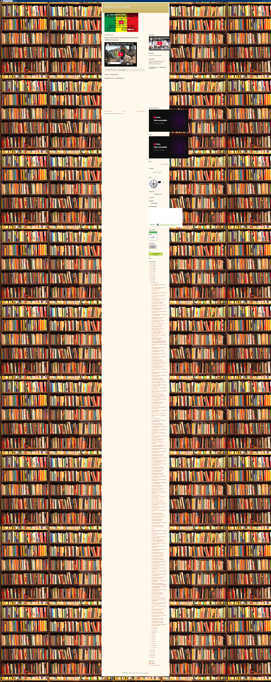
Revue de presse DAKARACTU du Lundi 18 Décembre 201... (158, 461)
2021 (151, 273)
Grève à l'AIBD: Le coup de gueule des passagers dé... (158, 477)
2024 (151, 267)
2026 (151, 263)
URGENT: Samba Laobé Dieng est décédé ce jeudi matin (158, 396)
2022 (151, 271)
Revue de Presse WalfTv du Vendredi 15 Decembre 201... (158, 483)
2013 (151, 655)
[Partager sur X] (122, 70)
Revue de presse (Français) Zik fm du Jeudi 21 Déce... (158, 407)
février (153, 645)
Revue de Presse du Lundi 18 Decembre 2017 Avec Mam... (157, 467)
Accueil (124, 111)
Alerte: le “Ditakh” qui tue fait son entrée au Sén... (158, 497)
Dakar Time (158, 194)
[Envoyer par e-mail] (119, 70)
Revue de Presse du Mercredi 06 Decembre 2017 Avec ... (157, 609)
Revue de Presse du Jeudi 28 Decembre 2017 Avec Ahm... (157, 360)
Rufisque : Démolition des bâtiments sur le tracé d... (158, 335)
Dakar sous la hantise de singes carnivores (157, 546)
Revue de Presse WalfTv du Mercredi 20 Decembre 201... (158, 436)
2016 (151, 649)
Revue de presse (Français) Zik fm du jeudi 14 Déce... (158, 504)
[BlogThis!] (120, 70)
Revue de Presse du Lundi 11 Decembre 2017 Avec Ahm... (157, 455)
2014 (151, 653)
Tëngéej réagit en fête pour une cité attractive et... (158, 305)
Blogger (146, 673)
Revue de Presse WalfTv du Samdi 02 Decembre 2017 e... (158, 625)
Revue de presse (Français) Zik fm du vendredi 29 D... (158, 312)
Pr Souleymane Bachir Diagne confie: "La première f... (158, 427)
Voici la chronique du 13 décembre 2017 (158, 510)
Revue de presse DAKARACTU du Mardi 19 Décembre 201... (158, 445)
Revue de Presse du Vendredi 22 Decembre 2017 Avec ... (157, 402)
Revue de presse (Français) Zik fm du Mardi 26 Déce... (158, 373)
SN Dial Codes (153, 232)
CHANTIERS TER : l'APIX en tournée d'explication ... (157, 329)
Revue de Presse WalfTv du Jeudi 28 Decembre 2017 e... (158, 357)
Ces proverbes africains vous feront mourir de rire (158, 543)
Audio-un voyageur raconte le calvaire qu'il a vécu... (157, 486)
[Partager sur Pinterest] (124, 70)
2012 (151, 657)
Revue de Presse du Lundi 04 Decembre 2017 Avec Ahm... (157, 619)
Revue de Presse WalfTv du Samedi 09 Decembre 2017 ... (158, 562)
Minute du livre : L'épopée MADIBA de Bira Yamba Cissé (158, 603)
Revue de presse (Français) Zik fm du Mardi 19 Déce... (158, 449)
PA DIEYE (152, 663)
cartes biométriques (155, 418)
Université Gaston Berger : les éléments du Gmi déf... (157, 520)
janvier (153, 647)
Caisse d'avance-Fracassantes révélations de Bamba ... (157, 470)
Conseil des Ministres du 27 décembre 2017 (158, 345)
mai (152, 639)
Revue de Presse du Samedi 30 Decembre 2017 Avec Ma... (157, 302)
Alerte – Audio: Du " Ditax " (157, 500)
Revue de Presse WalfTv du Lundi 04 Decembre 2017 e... (158, 616)
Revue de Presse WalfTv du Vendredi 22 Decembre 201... (158, 399)
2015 (151, 651)
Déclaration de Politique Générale (158, 597)
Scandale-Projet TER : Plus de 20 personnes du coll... (158, 299)
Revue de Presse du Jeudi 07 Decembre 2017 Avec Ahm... (157, 593)
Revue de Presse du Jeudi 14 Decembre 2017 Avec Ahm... (157, 513)
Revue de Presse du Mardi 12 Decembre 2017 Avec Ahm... (157, 526)
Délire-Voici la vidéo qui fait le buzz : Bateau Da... (159, 492)
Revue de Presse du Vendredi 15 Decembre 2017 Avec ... (157, 489)
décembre (154, 282)
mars (153, 643)
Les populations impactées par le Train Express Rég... (157, 332)
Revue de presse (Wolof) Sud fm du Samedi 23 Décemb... (158, 382)
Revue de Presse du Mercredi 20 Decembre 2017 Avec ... (157, 439)
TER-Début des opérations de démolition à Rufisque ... (157, 338)
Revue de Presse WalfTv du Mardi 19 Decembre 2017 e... (158, 452)
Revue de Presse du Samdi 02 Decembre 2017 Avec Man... (157, 622)
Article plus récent (108, 111)
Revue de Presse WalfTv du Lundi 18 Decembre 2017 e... (158, 464)
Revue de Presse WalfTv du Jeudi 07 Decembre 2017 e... (158, 590)
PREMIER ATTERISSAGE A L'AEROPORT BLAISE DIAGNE (158, 584)
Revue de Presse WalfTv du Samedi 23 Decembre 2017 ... (158, 385)
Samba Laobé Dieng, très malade (158, 502)
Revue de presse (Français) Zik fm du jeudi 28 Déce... (158, 354)
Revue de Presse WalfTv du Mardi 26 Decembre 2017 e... (158, 376)
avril (153, 641)
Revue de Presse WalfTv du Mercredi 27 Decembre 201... (158, 363)
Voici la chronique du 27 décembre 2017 (158, 369)
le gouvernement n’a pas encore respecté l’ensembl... (157, 321)
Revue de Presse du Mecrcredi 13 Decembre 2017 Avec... (158, 517)
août (153, 634)
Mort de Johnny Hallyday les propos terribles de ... (158, 534)
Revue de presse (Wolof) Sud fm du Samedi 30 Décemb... (158, 288)
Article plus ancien (140, 111)
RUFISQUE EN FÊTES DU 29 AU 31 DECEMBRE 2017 (158, 308)
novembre (154, 628)
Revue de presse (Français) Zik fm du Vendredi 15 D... (158, 480)
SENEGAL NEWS (117, 6)
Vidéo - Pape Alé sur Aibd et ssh (158, 413)
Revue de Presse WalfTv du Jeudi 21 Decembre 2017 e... (158, 421)
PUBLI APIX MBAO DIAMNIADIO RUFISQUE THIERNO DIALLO (158, 341)
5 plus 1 (153, 528)
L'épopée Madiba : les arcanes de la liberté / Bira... (158, 581)
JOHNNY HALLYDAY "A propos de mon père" (158, 531)
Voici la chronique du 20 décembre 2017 (158, 433)
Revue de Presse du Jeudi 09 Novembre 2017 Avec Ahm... (157, 559)
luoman (138, 673)
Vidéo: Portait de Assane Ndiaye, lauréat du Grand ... (158, 351)
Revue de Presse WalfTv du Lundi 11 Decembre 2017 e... (158, 550)
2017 (151, 281)
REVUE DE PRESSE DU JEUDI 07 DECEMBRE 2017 (158, 587)
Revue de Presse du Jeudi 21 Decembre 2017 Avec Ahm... (157, 424)
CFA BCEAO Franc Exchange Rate (156, 254)
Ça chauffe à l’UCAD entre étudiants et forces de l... (158, 388)
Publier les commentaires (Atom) (117, 113)
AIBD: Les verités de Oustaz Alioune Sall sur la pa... (158, 571)
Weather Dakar (154, 203)
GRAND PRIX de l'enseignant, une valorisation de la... (158, 348)
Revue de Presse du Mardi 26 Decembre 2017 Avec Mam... (157, 379)
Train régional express (155, 495)
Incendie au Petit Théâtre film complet (157, 442)
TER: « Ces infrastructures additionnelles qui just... (156, 326)
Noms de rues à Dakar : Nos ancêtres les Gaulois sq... (158, 293)
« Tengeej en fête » (155, 290)
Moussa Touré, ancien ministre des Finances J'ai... (158, 296)
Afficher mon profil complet (154, 665)
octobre (153, 630)
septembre (154, 632)
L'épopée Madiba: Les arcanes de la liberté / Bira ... (158, 600)
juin (152, 637)
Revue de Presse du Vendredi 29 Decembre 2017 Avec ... (157, 318)
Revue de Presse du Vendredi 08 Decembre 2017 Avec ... (157, 577)
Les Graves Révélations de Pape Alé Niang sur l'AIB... (158, 537)
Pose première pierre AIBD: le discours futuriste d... (157, 556)
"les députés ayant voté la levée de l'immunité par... (158, 568)
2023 (151, 269)
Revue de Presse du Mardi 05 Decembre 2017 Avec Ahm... (157, 612)
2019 (151, 277)
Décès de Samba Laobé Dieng (157, 394)
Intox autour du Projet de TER (157, 323)
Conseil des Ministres (155, 405)
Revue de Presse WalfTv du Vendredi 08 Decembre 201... (158, 574)
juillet (153, 636)
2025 (151, 265)
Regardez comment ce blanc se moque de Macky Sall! (159, 458)
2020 (151, 275)
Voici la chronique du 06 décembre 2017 (158, 606)
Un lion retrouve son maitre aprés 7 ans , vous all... (158, 285)
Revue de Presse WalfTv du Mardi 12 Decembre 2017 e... (158, 523)
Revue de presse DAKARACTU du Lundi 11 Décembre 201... (158, 540)
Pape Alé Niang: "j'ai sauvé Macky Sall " (158, 416)
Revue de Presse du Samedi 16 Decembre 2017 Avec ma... (157, 473)
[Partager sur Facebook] (123, 70)
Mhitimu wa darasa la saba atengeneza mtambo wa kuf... (159, 391)
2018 (151, 279)
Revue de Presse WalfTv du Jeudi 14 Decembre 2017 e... (158, 507)
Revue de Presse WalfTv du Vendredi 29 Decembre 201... (158, 315)
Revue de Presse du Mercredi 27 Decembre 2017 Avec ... (157, 366)
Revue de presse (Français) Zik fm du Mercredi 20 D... (158, 411)
